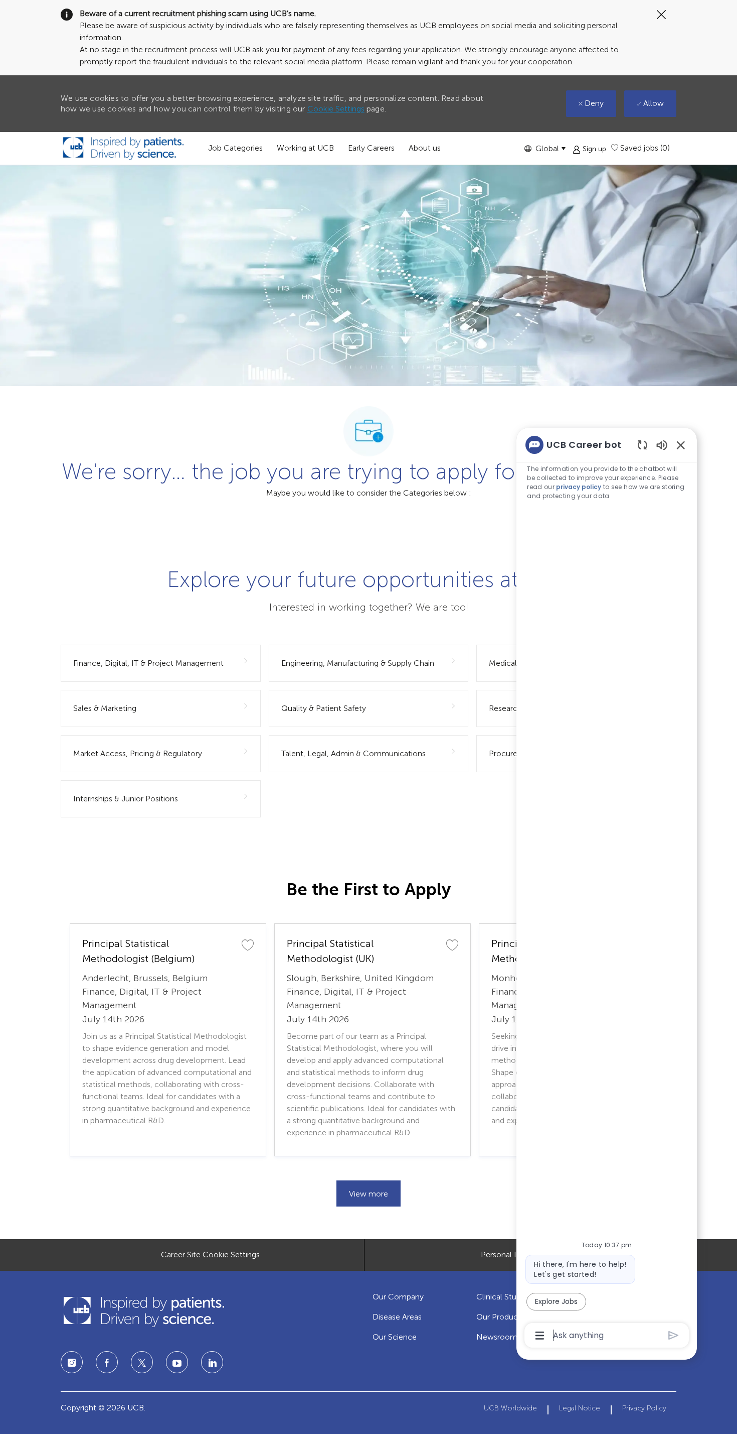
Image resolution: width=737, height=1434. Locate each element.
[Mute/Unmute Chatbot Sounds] (661, 444)
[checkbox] (248, 944)
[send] (673, 1335)
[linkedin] (177, 1362)
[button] (544, 148)
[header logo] (123, 148)
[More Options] (539, 1336)
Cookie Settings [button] (335, 108)
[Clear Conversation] (642, 444)
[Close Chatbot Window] (680, 445)
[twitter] (142, 1362)
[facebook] (107, 1362)
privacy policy (578, 487)
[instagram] (72, 1362)
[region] (606, 889)
